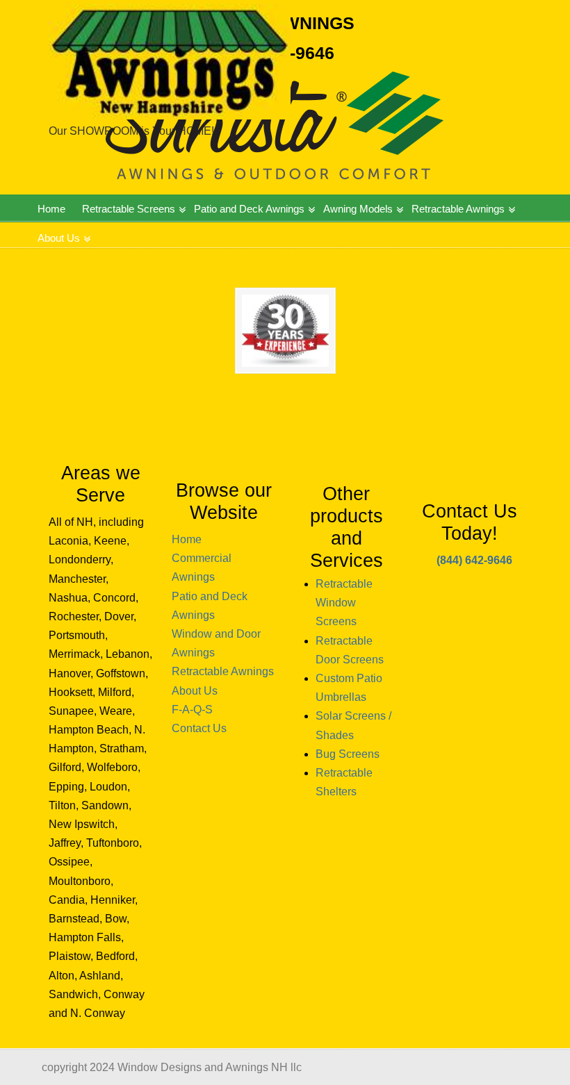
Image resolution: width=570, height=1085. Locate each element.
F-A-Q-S (192, 709)
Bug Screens (348, 754)
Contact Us (199, 728)
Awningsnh (170, 61)
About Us (195, 691)
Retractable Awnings (223, 671)
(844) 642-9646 (474, 560)
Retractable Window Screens (344, 602)
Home (187, 539)
